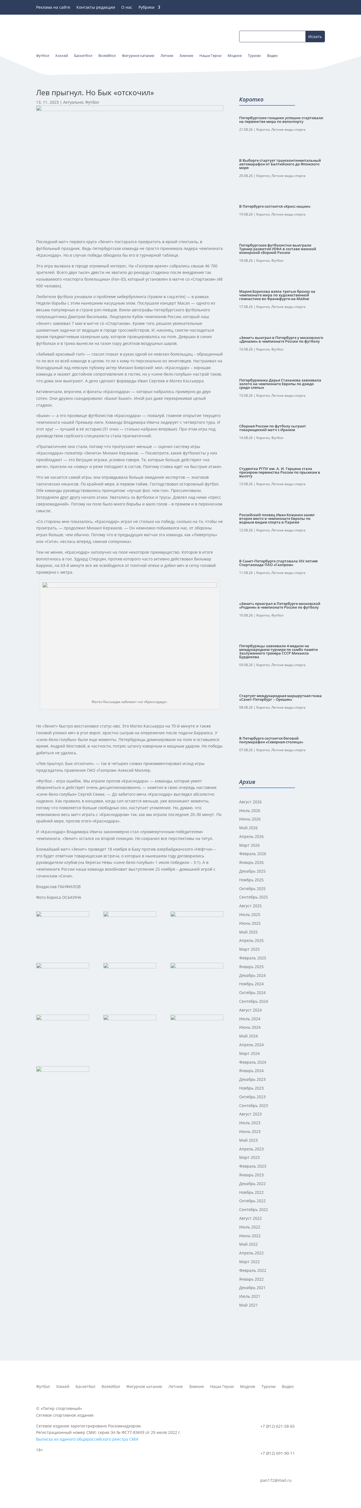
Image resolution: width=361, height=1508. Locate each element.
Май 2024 (248, 1036)
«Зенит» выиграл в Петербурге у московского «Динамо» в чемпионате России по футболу (281, 339)
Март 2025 (249, 949)
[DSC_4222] (196, 930)
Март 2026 (249, 845)
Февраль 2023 (252, 1166)
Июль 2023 (249, 1122)
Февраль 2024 (252, 1062)
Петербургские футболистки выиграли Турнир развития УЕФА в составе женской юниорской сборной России (277, 249)
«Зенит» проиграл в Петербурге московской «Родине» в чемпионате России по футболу (279, 605)
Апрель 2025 (251, 940)
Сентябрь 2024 (253, 1001)
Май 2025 (248, 932)
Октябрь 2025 (252, 888)
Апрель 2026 (251, 836)
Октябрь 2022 (252, 1200)
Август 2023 (250, 1114)
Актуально (73, 102)
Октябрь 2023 (252, 1096)
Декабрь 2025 (252, 871)
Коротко (263, 129)
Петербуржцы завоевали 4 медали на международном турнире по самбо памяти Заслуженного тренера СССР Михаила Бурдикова (278, 651)
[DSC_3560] (129, 982)
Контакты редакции (95, 7)
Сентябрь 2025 (253, 897)
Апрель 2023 (251, 1149)
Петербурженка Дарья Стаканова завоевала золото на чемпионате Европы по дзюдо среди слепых (280, 384)
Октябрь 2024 (252, 992)
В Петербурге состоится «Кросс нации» (275, 206)
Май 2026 (248, 827)
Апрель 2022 (251, 1253)
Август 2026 (250, 801)
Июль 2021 (249, 1296)
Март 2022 (249, 1261)
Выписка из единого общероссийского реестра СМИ (87, 1439)
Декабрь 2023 (252, 1079)
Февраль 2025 (252, 958)
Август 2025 (250, 905)
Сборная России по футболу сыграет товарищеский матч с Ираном (272, 427)
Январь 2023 (251, 1174)
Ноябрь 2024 (251, 983)
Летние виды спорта (288, 129)
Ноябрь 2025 (251, 879)
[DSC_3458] (196, 1033)
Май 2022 (248, 1244)
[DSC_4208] (129, 930)
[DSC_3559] (196, 982)
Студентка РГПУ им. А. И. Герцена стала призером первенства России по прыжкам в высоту (279, 472)
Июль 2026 (249, 810)
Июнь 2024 (250, 1027)
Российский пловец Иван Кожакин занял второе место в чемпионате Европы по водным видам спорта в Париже (276, 518)
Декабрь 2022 (252, 1183)
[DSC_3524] (62, 1085)
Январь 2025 (251, 966)
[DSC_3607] (62, 982)
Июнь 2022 (250, 1235)
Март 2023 (249, 1157)
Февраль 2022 (252, 1270)
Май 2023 (248, 1140)
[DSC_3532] (62, 1033)
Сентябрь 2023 (253, 1105)
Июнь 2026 (250, 819)
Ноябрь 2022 (251, 1192)
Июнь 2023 (250, 1131)
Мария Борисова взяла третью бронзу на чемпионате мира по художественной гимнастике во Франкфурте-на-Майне (277, 295)
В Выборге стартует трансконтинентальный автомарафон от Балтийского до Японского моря (280, 164)
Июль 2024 (249, 1018)
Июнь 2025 (250, 923)
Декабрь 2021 (252, 1287)
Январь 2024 (251, 1070)
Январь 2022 (251, 1279)
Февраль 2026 (252, 853)
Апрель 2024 (251, 1044)
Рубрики (146, 7)
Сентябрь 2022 (253, 1209)
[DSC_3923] (129, 1033)
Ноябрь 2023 (251, 1088)
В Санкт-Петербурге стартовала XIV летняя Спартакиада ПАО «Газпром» (278, 562)
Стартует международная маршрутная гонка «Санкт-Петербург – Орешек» (280, 697)
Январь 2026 (251, 862)
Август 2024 (250, 1010)
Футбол (92, 102)
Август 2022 (250, 1218)
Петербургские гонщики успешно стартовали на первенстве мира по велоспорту (281, 119)
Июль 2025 (249, 914)
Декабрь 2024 (252, 975)
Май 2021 (248, 1305)
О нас (126, 7)
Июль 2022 (249, 1227)
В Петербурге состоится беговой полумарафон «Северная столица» (271, 740)
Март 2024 (249, 1053)
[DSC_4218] (62, 930)
